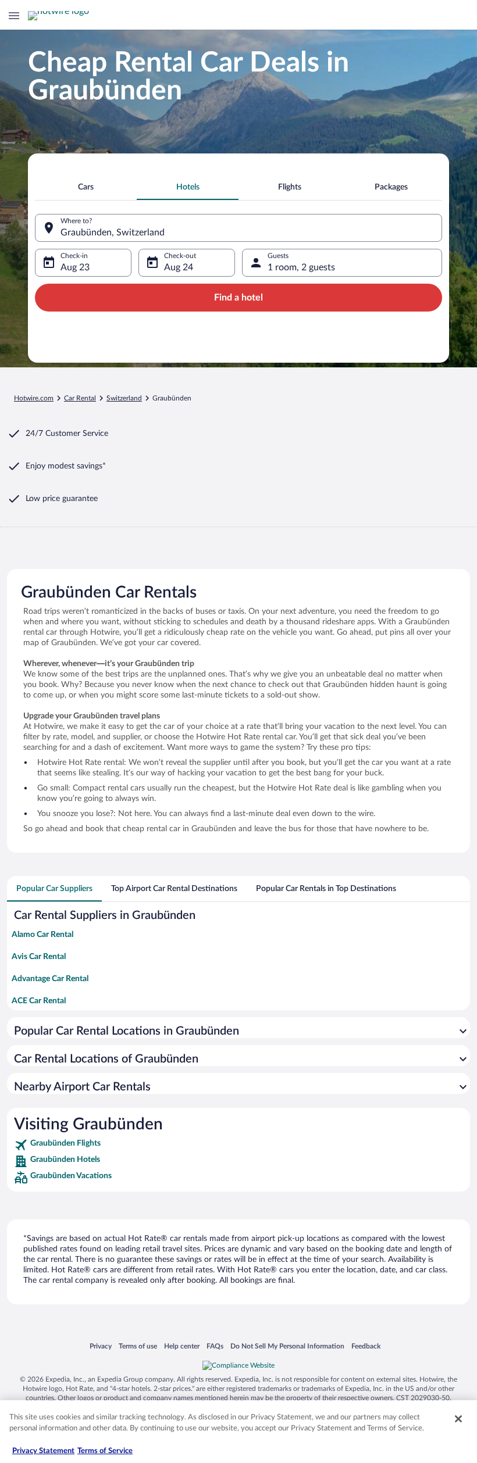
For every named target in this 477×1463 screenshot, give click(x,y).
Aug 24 (178, 267)
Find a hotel (238, 297)
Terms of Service (105, 1451)
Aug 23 (75, 267)
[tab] (86, 187)
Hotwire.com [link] (34, 398)
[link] (238, 1145)
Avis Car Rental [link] (39, 957)
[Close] (458, 1419)
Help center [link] (182, 1346)
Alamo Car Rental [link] (42, 935)
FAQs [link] (215, 1346)
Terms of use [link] (138, 1346)
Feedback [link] (365, 1346)
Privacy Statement (43, 1451)
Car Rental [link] (80, 398)
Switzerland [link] (124, 398)
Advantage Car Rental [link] (50, 979)
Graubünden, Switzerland (112, 232)
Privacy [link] (101, 1346)
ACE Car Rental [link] (39, 1001)
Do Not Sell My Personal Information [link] (287, 1346)
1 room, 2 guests (301, 267)
